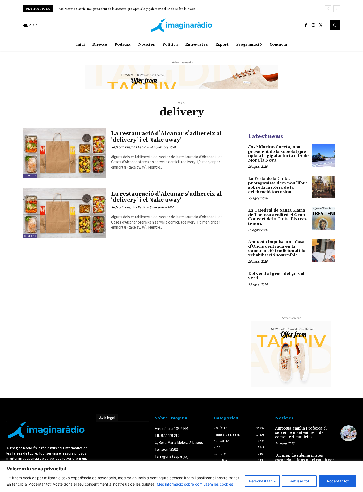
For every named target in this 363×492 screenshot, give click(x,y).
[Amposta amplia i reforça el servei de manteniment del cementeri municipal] (348, 433)
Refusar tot (299, 481)
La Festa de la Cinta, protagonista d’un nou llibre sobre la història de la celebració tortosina (278, 185)
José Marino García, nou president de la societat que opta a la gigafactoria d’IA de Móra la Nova (126, 9)
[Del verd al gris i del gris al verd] (323, 282)
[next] (336, 8)
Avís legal (107, 418)
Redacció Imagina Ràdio (128, 147)
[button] (335, 25)
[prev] (328, 8)
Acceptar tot (338, 481)
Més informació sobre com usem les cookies (195, 484)
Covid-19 (30, 175)
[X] (320, 25)
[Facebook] (306, 25)
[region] (181, 476)
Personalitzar (260, 481)
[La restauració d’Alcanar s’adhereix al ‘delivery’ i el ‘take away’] (64, 153)
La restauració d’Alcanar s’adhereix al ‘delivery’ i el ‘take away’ (166, 136)
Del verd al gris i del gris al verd (276, 276)
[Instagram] (313, 25)
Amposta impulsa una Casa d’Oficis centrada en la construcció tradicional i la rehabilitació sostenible (276, 248)
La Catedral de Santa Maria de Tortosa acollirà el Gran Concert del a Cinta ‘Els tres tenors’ (277, 217)
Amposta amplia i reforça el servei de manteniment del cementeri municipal (301, 433)
